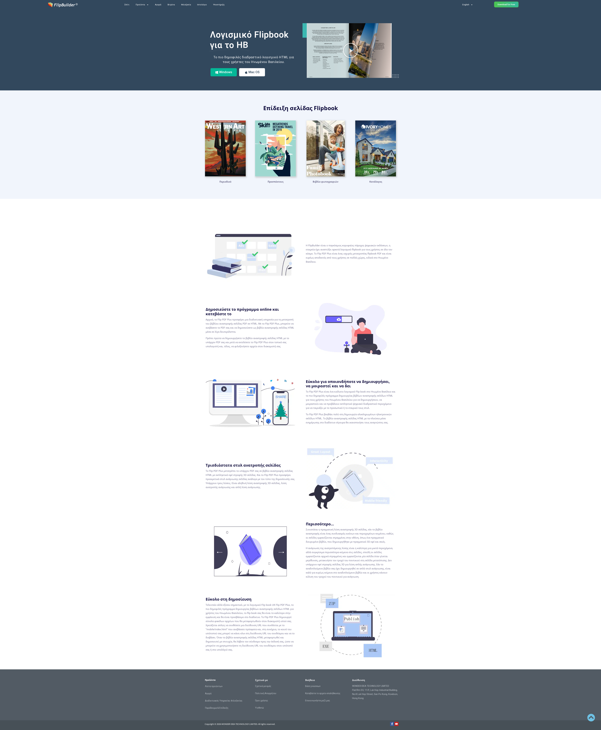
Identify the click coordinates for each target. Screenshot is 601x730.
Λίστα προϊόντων (214, 686)
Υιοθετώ (259, 707)
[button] (350, 50)
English (465, 4)
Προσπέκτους (275, 181)
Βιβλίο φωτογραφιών (325, 181)
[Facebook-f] (392, 724)
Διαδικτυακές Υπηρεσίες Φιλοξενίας (223, 700)
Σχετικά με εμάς (263, 686)
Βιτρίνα (171, 4)
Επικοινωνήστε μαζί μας (317, 700)
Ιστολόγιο (202, 4)
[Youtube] (396, 724)
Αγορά (158, 4)
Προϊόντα (140, 4)
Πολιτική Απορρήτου (265, 693)
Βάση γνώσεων (313, 686)
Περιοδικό (225, 181)
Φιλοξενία (186, 4)
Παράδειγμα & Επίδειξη (216, 708)
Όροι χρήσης (261, 700)
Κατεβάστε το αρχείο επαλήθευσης (322, 693)
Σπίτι (126, 4)
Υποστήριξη (219, 4)
